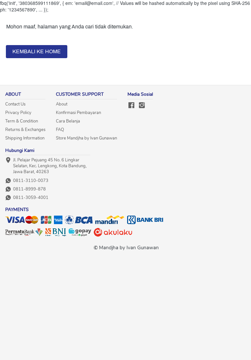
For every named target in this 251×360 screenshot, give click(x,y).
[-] (131, 105)
